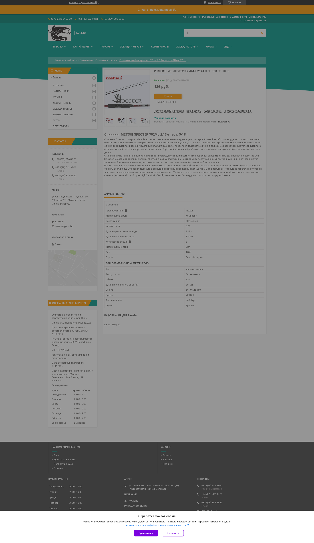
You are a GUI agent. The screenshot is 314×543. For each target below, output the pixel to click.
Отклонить (172, 533)
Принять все (146, 533)
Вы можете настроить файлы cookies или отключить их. (156, 525)
